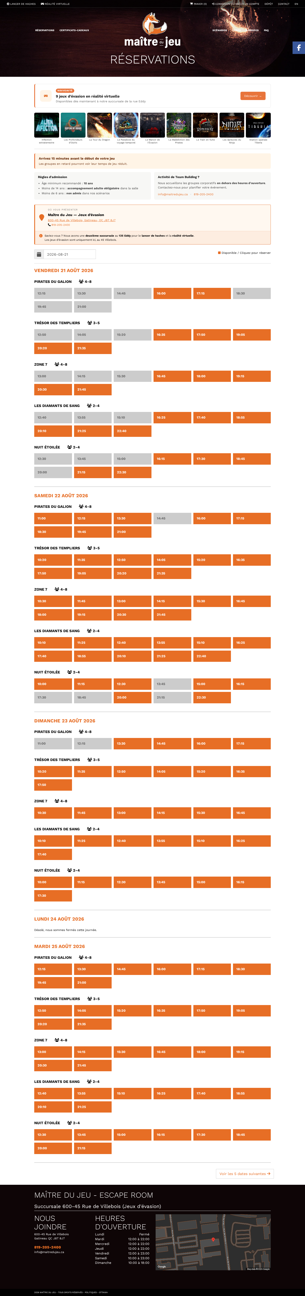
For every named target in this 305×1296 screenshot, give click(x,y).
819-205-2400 (204, 194)
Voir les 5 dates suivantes (243, 1173)
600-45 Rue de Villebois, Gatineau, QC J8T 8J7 (82, 220)
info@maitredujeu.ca (173, 194)
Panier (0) (200, 3)
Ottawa (103, 1292)
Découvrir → (253, 96)
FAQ (266, 30)
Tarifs (236, 30)
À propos (252, 30)
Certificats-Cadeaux (74, 30)
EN (296, 3)
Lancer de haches (22, 3)
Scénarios (219, 30)
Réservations (44, 30)
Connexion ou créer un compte (236, 3)
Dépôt (269, 3)
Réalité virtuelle (57, 3)
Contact (283, 3)
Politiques (91, 1292)
